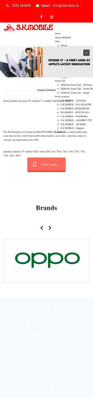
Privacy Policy (57, 364)
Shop (57, 41)
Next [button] (49, 227)
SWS (81, 364)
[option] (46, 261)
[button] (86, 53)
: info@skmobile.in (60, 5)
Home (57, 33)
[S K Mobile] (28, 27)
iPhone (64, 45)
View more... (50, 164)
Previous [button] (42, 227)
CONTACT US (37, 334)
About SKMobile (63, 37)
